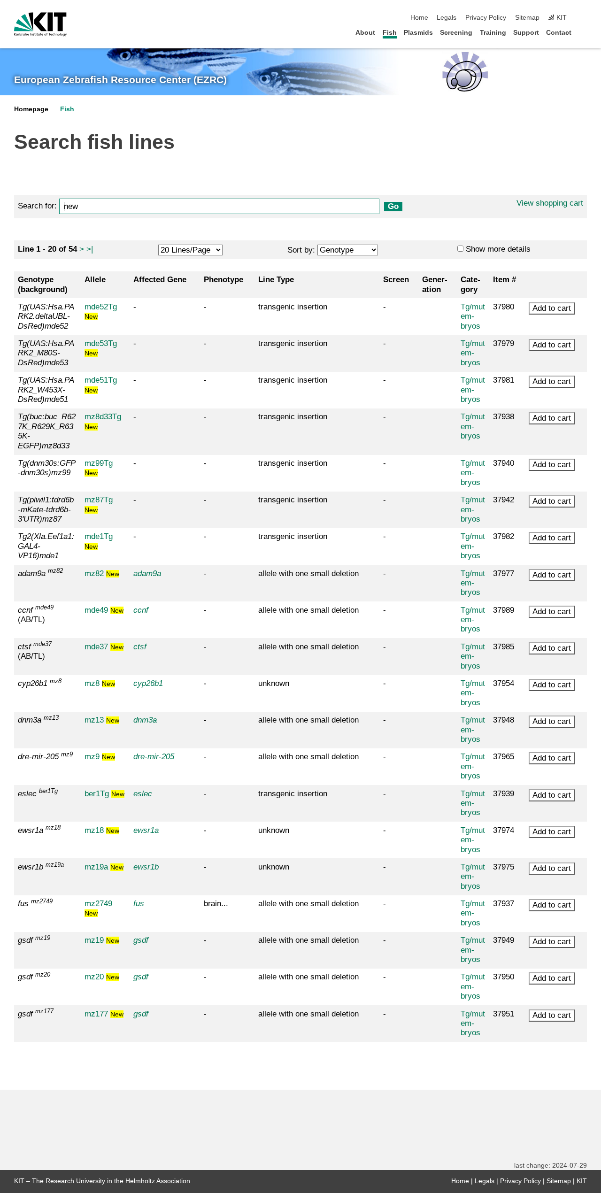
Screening (456, 32)
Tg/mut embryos (473, 316)
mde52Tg (101, 311)
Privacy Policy (485, 17)
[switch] (584, 18)
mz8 (100, 683)
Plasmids (418, 32)
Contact (558, 32)
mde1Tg (99, 541)
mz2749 (98, 908)
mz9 (100, 756)
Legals (446, 17)
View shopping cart (549, 203)
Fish (390, 32)
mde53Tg (101, 348)
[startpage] (584, 32)
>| (89, 249)
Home (419, 17)
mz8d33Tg (103, 421)
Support (526, 32)
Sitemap (527, 17)
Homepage (31, 109)
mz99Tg (99, 468)
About (365, 32)
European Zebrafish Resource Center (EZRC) (120, 79)
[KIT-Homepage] (40, 24)
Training (493, 32)
